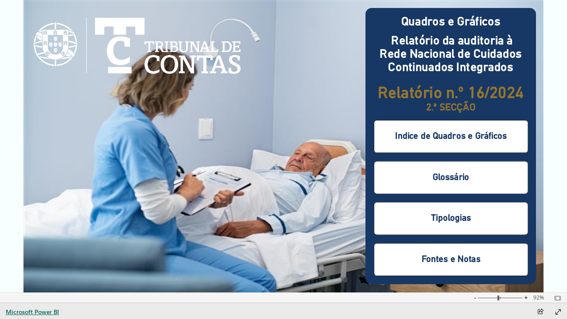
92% (538, 297)
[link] (137, 46)
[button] (451, 136)
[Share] (540, 312)
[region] (283, 146)
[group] (451, 198)
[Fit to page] (555, 298)
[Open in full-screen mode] (558, 312)
